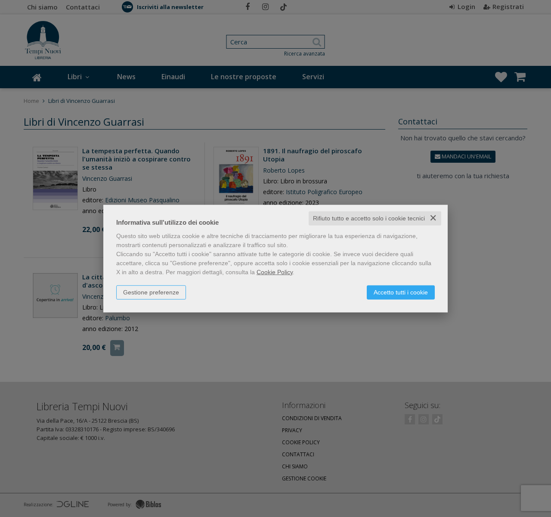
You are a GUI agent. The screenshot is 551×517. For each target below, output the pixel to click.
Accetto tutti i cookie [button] (401, 292)
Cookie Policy (275, 272)
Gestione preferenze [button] (151, 292)
